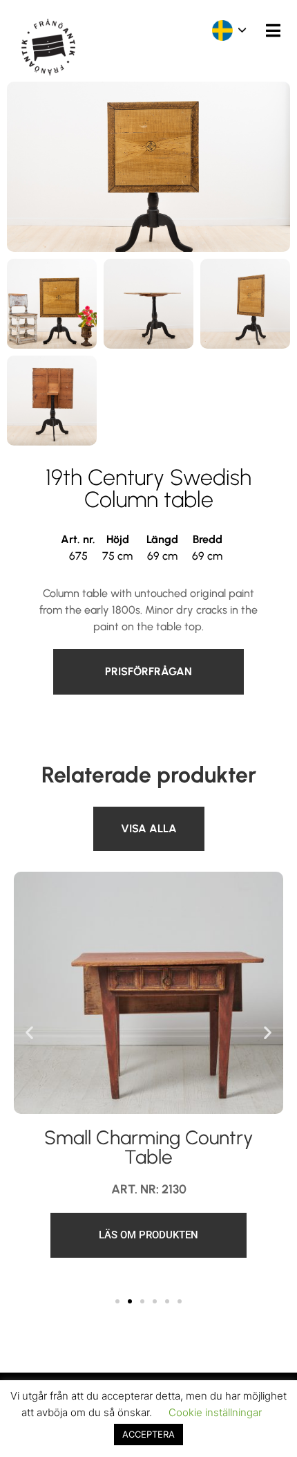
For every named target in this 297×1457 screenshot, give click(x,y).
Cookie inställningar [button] (215, 1412)
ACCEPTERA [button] (148, 1434)
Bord (104, 814)
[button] (29, 1032)
